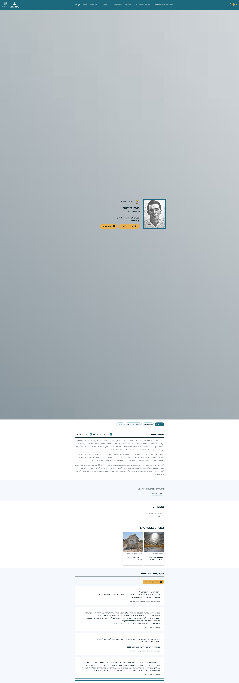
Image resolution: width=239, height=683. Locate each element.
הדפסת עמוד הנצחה (82, 434)
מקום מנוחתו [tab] (148, 424)
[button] (109, 226)
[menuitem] (163, 5)
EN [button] (76, 5)
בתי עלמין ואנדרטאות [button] (143, 5)
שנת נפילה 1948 (157, 493)
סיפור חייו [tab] (159, 424)
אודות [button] (85, 5)
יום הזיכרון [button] (106, 5)
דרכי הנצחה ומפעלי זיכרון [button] (122, 5)
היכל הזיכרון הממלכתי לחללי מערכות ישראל (156, 558)
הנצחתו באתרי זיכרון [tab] (134, 424)
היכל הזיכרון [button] (94, 5)
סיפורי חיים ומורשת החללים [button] (164, 5)
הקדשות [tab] (120, 424)
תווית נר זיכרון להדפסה (101, 434)
